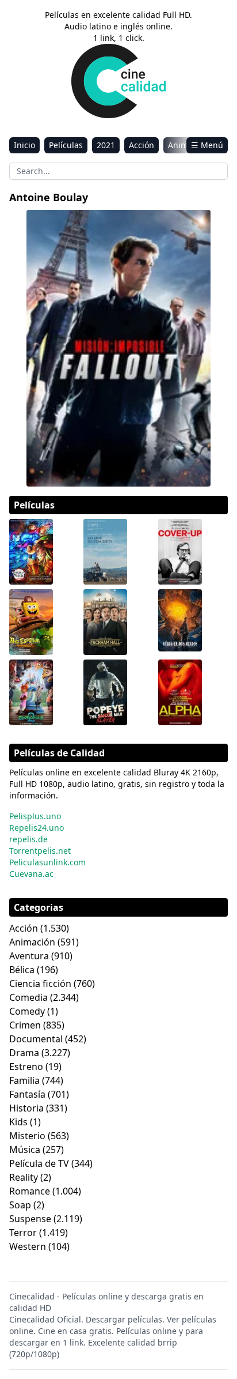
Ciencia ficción (40, 983)
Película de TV (39, 1163)
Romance (29, 1191)
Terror (23, 1232)
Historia (26, 1108)
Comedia (28, 997)
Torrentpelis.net (40, 850)
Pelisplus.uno (35, 816)
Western (27, 1246)
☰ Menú (207, 145)
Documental (36, 1039)
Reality (23, 1177)
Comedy (27, 1011)
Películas (66, 145)
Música (24, 1149)
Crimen (25, 1025)
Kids (18, 1122)
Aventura (29, 956)
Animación (32, 942)
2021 (106, 145)
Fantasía (27, 1094)
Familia (24, 1080)
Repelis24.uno (36, 827)
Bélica (22, 969)
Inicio (24, 145)
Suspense (30, 1218)
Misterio (27, 1135)
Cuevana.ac (31, 873)
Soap (20, 1205)
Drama (24, 1052)
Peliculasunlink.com (47, 862)
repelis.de (28, 839)
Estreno (26, 1066)
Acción (141, 145)
